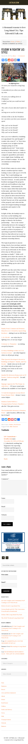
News (3, 713)
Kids (2, 716)
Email (3, 506)
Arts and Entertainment (8, 693)
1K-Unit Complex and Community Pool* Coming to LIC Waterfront (12, 628)
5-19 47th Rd (5, 337)
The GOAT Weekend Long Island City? (12, 618)
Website (4, 515)
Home (3, 699)
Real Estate (17, 424)
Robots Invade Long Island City (10, 606)
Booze (3, 689)
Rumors (3, 726)
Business (4, 686)
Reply (6, 459)
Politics (11, 424)
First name (4, 574)
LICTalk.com (13, 738)
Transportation (6, 719)
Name (3, 498)
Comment (5, 479)
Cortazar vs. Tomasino (8, 344)
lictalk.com (14, 2)
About (3, 696)
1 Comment (21, 56)
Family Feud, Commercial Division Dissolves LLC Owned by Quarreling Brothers (13, 331)
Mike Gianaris (14, 426)
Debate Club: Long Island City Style (11, 614)
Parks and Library (6, 709)
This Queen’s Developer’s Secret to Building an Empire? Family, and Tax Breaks (13, 362)
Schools (3, 723)
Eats (2, 683)
